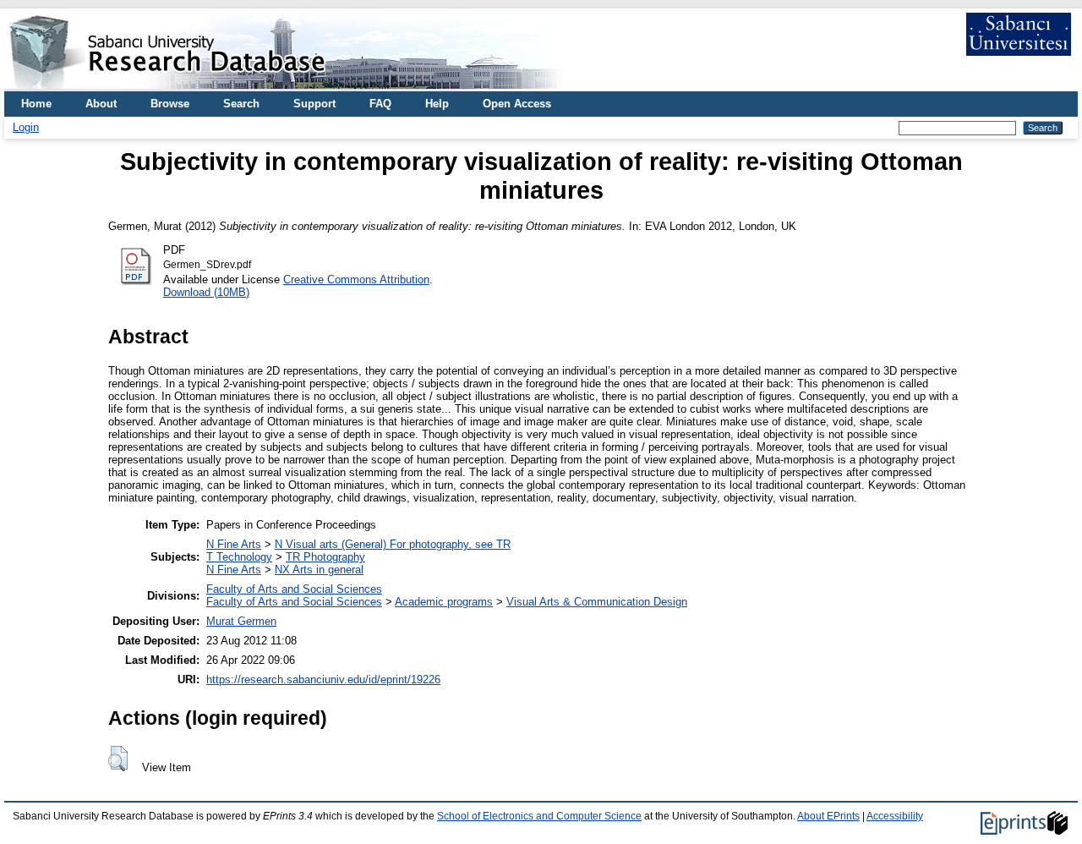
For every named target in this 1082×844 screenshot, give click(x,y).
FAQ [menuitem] (380, 103)
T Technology (239, 557)
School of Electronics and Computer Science (539, 816)
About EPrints (828, 816)
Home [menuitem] (36, 103)
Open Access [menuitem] (517, 103)
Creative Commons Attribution (356, 279)
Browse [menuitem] (169, 103)
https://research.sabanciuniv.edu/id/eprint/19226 (323, 679)
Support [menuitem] (314, 103)
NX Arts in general (319, 569)
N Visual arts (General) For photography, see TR (393, 544)
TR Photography (325, 557)
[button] (118, 758)
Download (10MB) (206, 292)
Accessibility (894, 816)
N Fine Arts (233, 544)
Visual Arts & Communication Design (596, 601)
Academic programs (444, 601)
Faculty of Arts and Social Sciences (294, 589)
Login (26, 127)
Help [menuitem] (437, 103)
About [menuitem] (101, 103)
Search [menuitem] (241, 103)
